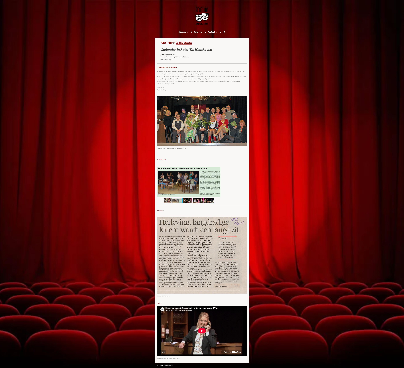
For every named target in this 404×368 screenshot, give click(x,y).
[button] (218, 168)
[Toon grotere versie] (202, 121)
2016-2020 (184, 43)
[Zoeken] (224, 32)
